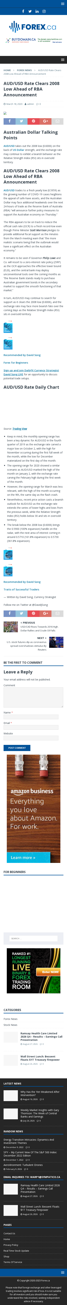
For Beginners (15, 872)
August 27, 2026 (30, 1044)
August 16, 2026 (30, 1099)
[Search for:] (34, 938)
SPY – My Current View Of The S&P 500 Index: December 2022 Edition (30, 1154)
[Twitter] (30, 11)
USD (12, 190)
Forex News (11, 1019)
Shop (6, 1256)
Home (7, 1239)
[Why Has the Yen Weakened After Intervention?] (11, 1095)
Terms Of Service (13, 1262)
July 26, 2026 (28, 1120)
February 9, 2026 (14, 1169)
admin (30, 104)
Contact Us (9, 1233)
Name (7, 712)
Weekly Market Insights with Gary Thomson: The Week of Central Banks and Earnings (40, 1113)
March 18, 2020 (14, 104)
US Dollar (18, 150)
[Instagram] (44, 11)
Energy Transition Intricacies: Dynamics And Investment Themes (29, 1141)
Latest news (12, 1083)
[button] (33, 342)
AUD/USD (9, 146)
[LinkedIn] (37, 11)
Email (7, 723)
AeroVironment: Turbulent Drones (23, 1165)
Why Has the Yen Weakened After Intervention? (40, 1093)
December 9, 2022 (14, 1147)
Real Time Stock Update (16, 1250)
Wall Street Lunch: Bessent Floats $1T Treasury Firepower (40, 1058)
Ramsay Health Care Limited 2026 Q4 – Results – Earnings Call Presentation (41, 1037)
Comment (9, 685)
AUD (6, 190)
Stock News (10, 1025)
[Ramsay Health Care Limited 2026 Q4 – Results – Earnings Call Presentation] (11, 1189)
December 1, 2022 (14, 1159)
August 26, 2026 (30, 1063)
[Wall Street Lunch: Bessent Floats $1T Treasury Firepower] (11, 1210)
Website (8, 733)
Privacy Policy (11, 1245)
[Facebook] (23, 11)
